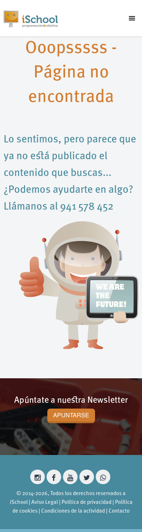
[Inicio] (31, 18)
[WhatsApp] (103, 477)
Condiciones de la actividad (73, 511)
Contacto (119, 511)
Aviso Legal (44, 502)
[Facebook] (54, 477)
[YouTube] (70, 477)
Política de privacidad (86, 502)
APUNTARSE (71, 415)
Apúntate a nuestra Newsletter (71, 400)
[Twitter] (86, 477)
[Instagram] (37, 477)
